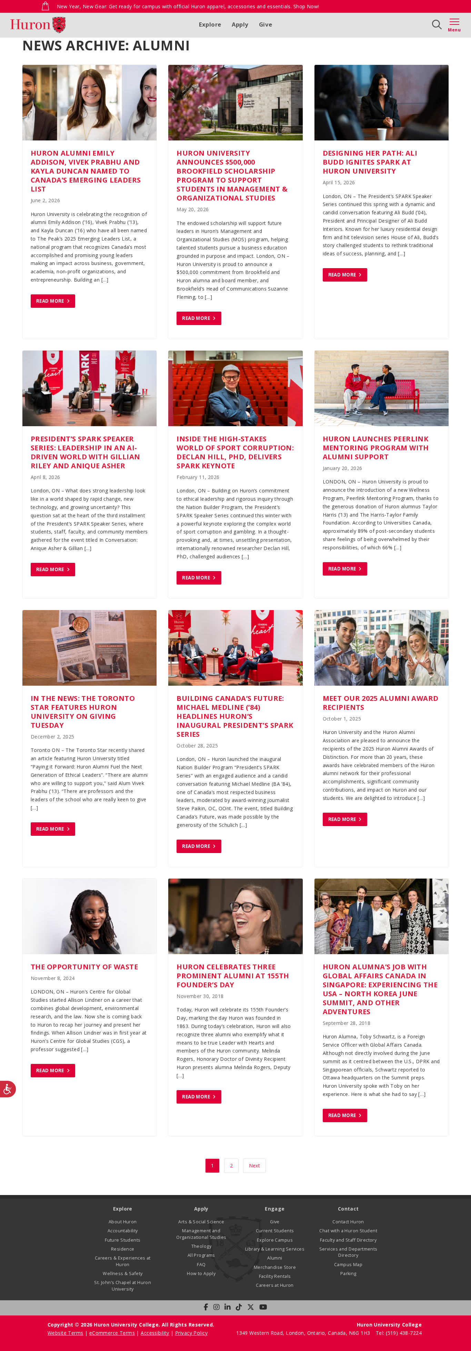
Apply (240, 24)
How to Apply (201, 1273)
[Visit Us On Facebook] (206, 1307)
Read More (50, 301)
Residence (122, 1249)
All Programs (201, 1255)
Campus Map (348, 1264)
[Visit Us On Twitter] (250, 1307)
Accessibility (155, 1333)
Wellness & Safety (122, 1273)
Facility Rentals (275, 1276)
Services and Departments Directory (348, 1252)
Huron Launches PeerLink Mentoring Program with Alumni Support (376, 447)
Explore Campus (275, 1240)
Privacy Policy (191, 1333)
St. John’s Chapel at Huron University (122, 1286)
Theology (201, 1246)
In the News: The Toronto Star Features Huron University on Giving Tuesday (83, 712)
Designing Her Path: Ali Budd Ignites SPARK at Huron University (370, 162)
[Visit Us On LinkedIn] (227, 1307)
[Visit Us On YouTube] (263, 1307)
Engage (275, 1208)
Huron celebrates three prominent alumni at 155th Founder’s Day (233, 975)
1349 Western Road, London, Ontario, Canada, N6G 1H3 (304, 1333)
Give (265, 24)
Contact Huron (348, 1222)
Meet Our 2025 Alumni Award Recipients (381, 703)
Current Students (275, 1231)
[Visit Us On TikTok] (239, 1307)
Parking (348, 1273)
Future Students (122, 1240)
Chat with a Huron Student (348, 1231)
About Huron (123, 1222)
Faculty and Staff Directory (348, 1240)
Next (254, 1165)
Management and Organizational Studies (201, 1234)
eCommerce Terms (112, 1333)
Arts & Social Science (201, 1222)
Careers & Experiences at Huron (123, 1261)
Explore (210, 24)
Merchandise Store (275, 1267)
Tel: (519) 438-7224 (399, 1333)
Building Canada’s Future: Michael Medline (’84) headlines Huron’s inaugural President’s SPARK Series (235, 716)
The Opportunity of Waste (84, 966)
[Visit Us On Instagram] (216, 1307)
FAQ (201, 1264)
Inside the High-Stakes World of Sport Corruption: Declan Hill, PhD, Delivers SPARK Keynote (235, 452)
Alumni (274, 1258)
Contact (348, 1208)
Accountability (123, 1231)
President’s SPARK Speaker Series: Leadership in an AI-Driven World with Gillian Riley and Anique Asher (85, 452)
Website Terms (65, 1333)
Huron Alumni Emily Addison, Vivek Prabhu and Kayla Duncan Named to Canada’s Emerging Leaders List (86, 171)
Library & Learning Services (274, 1249)
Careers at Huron (275, 1285)
